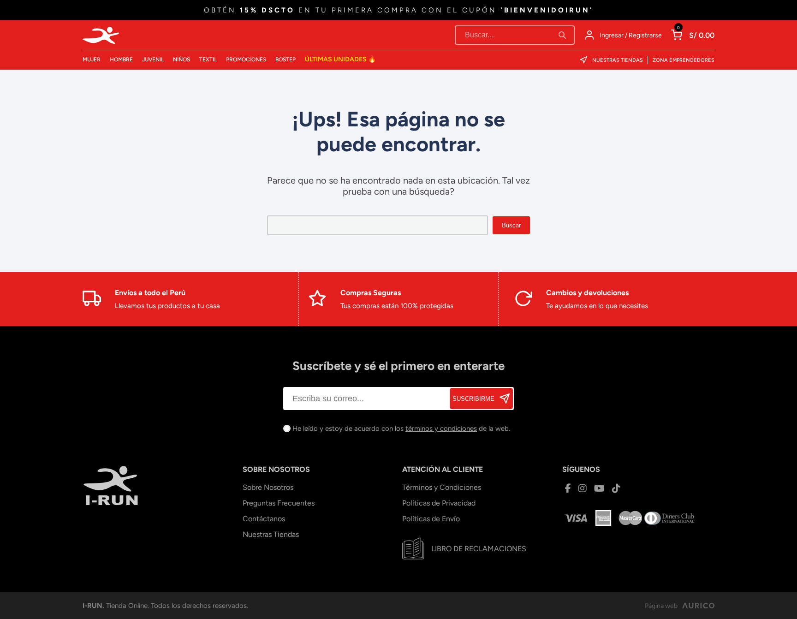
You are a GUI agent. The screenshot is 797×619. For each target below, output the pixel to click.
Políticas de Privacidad (439, 503)
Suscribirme (473, 398)
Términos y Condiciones (441, 487)
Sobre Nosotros (268, 487)
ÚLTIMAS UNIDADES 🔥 (340, 59)
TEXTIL (208, 59)
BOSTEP (285, 59)
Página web (661, 606)
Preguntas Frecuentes (279, 503)
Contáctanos (264, 518)
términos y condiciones (441, 428)
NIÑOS (181, 59)
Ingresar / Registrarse (631, 35)
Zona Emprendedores (683, 60)
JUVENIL (153, 59)
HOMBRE (121, 59)
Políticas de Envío (431, 518)
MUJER (92, 59)
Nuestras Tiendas (617, 60)
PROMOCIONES (246, 59)
